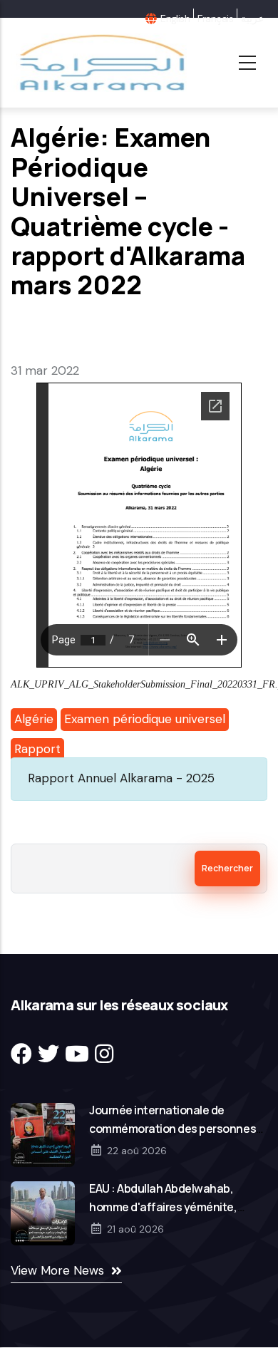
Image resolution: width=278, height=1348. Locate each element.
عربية (252, 18)
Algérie (33, 719)
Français (215, 18)
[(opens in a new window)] (21, 1054)
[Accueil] (100, 63)
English (175, 18)
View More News (57, 1270)
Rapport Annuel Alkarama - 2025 (121, 778)
